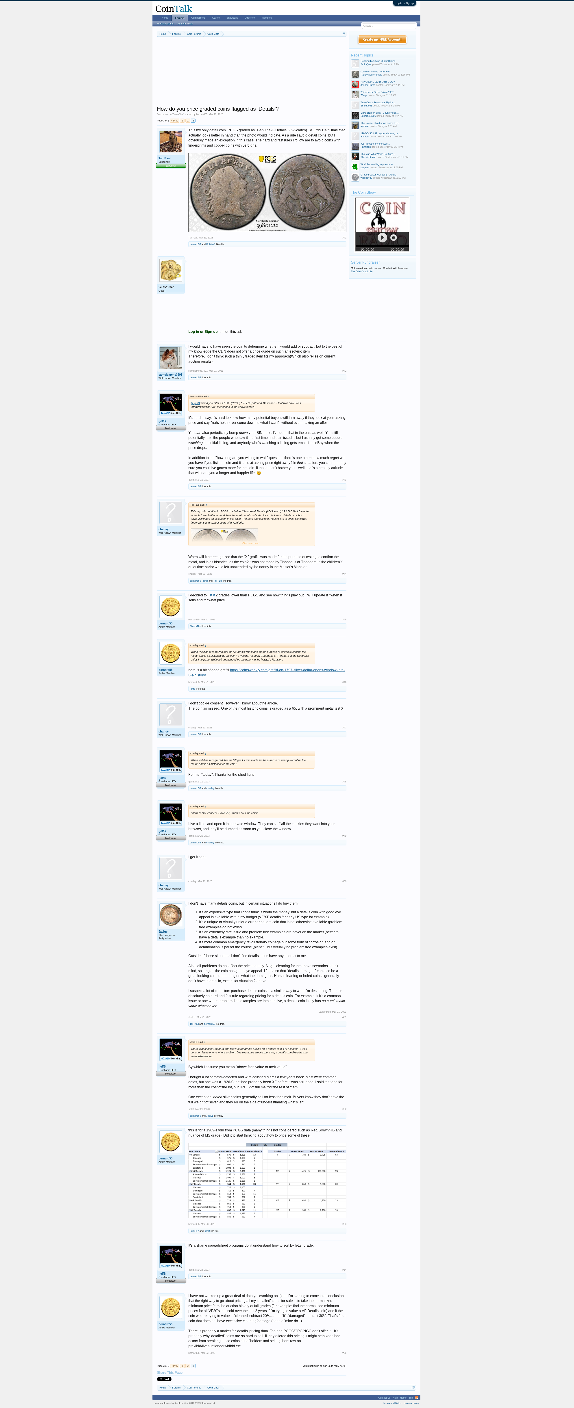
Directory (250, 17)
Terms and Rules (392, 1403)
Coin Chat (178, 114)
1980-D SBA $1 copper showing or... (380, 133)
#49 (344, 835)
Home (165, 17)
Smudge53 (366, 105)
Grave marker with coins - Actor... (379, 174)
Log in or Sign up (405, 3)
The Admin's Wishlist (362, 271)
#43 (344, 479)
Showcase (232, 17)
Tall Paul (165, 158)
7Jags (364, 95)
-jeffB (162, 421)
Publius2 (210, 244)
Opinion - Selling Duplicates (375, 71)
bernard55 (201, 114)
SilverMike (195, 626)
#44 (344, 573)
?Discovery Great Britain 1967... (378, 92)
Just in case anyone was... (375, 143)
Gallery (216, 17)
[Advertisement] (251, 74)
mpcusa (365, 126)
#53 (344, 1224)
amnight (365, 136)
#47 (344, 727)
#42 (344, 370)
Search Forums (165, 23)
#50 (344, 881)
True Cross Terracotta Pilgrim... (378, 102)
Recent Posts (185, 23)
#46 (344, 682)
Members (267, 17)
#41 (344, 237)
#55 (344, 1353)
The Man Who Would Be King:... (378, 154)
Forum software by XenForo (184, 1403)
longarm (365, 167)
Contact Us (384, 1397)
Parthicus (366, 146)
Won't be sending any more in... (378, 164)
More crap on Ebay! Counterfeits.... (380, 112)
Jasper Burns (368, 85)
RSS (416, 1397)
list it (211, 595)
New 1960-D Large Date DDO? (378, 81)
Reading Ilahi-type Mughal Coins (378, 61)
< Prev (174, 120)
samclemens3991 (170, 374)
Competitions (198, 17)
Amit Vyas (366, 64)
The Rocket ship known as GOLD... (380, 123)
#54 (344, 1269)
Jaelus (163, 931)
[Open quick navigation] (343, 33)
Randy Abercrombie (371, 74)
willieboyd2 (366, 177)
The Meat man (368, 157)
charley (164, 529)
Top (411, 1397)
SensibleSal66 (368, 116)
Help (395, 1397)
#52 (344, 1109)
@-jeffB (195, 403)
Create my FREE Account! (382, 39)
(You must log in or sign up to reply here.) (324, 1366)
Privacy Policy (411, 1403)
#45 (344, 619)
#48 (344, 781)
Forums (179, 18)
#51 (344, 1017)
